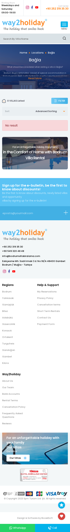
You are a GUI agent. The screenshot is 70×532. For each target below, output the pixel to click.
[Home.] (25, 25)
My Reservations (47, 291)
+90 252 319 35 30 (12, 246)
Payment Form (46, 324)
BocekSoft (47, 518)
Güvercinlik (8, 324)
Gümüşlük (8, 304)
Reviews (6, 423)
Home (23, 52)
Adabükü (7, 317)
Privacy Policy (45, 298)
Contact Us (44, 317)
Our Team (8, 387)
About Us (7, 381)
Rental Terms (10, 400)
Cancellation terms (48, 304)
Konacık (7, 330)
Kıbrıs (5, 363)
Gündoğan (8, 350)
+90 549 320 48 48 (13, 251)
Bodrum (6, 291)
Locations (38, 52)
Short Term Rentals (48, 311)
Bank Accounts (11, 394)
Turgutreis (8, 343)
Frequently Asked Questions (12, 415)
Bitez (5, 311)
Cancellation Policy (13, 407)
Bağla (51, 52)
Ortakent (7, 337)
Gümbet (7, 356)
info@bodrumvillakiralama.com (21, 256)
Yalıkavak (8, 298)
